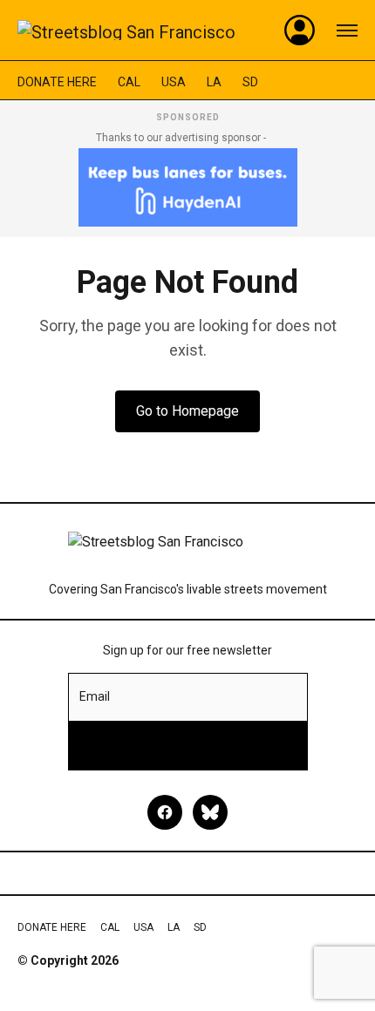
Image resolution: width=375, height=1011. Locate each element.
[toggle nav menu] (347, 30)
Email (94, 696)
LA (214, 82)
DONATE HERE (57, 82)
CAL (129, 82)
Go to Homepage (187, 411)
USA (173, 82)
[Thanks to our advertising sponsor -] (187, 187)
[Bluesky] (210, 812)
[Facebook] (164, 812)
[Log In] (300, 30)
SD (250, 82)
